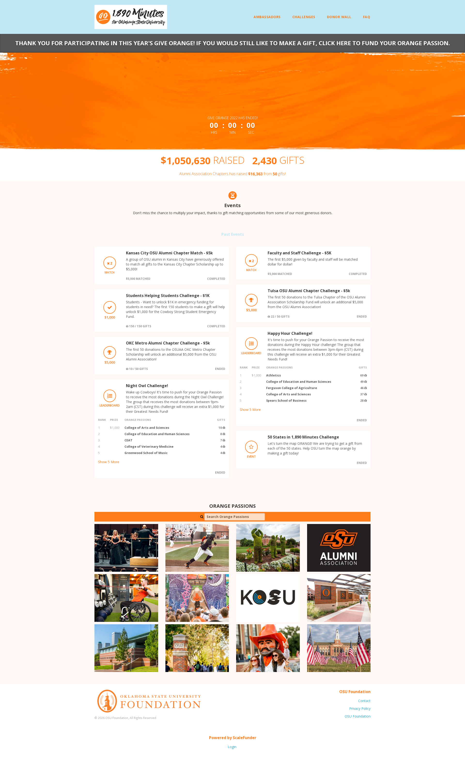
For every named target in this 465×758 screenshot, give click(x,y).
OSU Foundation (358, 716)
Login (232, 746)
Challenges (303, 17)
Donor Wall (339, 17)
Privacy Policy (360, 708)
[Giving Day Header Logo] (130, 17)
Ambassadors (267, 17)
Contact (364, 700)
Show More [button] (108, 462)
